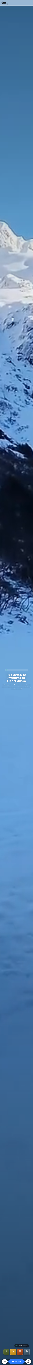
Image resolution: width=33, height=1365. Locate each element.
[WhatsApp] (28, 1361)
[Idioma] (5, 1361)
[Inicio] (4, 2)
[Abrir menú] (30, 3)
